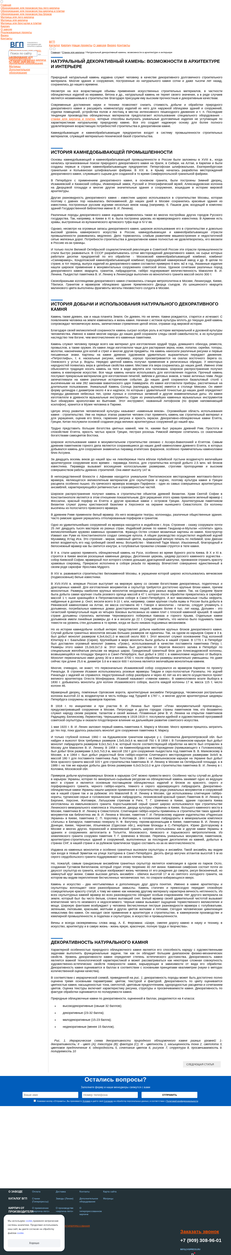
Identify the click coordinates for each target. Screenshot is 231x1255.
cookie (29, 1220)
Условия (86, 1101)
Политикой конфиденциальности (182, 1101)
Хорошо (34, 1243)
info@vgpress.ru (19, 58)
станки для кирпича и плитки (73, 119)
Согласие (108, 1101)
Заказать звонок (199, 1231)
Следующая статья (200, 1064)
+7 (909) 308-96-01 (21, 61)
